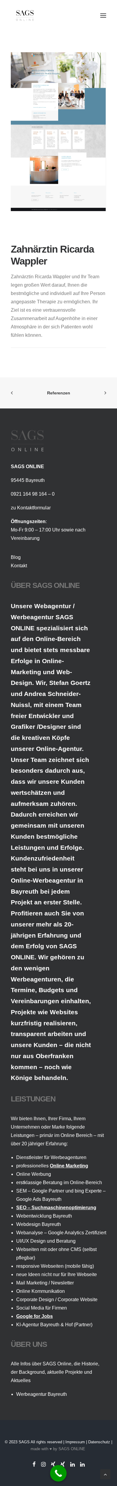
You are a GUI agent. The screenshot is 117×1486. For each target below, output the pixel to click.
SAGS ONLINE (71, 1449)
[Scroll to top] (105, 1473)
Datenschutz (99, 1442)
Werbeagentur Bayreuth (41, 1394)
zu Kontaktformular (31, 507)
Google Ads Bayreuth (39, 1199)
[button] (103, 15)
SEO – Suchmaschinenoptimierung (56, 1207)
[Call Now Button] (58, 1473)
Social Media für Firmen (41, 1307)
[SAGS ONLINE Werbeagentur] (25, 15)
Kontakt (19, 565)
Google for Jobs (34, 1316)
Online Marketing (69, 1165)
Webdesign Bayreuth (38, 1224)
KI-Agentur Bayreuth (37, 1324)
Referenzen (58, 393)
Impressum (75, 1442)
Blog (16, 557)
